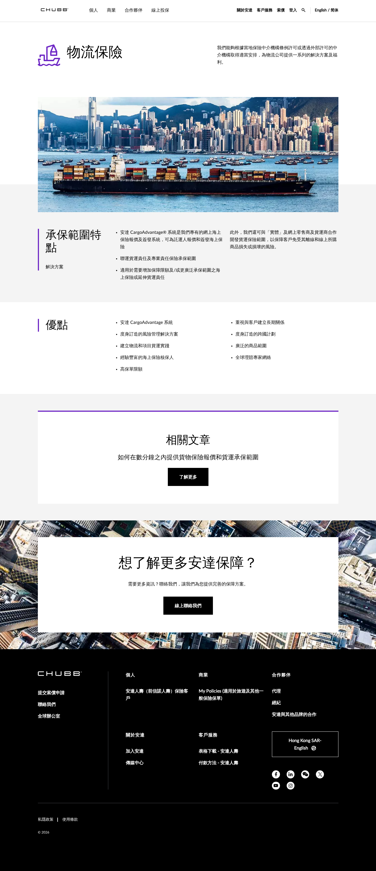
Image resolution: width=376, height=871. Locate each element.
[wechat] (305, 774)
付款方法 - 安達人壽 (218, 763)
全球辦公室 (49, 716)
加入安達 (135, 751)
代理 (276, 691)
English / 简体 (326, 10)
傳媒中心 (135, 763)
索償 (281, 10)
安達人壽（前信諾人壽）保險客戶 (157, 695)
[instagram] (291, 786)
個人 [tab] (93, 10)
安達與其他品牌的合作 (294, 714)
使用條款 (70, 820)
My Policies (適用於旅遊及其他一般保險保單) (231, 695)
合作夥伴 (281, 675)
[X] (320, 774)
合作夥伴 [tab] (133, 10)
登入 (293, 10)
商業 (203, 675)
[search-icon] (303, 11)
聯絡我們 (47, 704)
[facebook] (276, 774)
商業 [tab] (111, 10)
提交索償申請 (51, 693)
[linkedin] (291, 774)
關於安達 (244, 10)
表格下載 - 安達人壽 (218, 751)
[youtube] (276, 786)
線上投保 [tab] (160, 10)
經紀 (276, 703)
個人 (130, 675)
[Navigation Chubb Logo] (54, 11)
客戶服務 (264, 10)
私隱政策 (45, 820)
